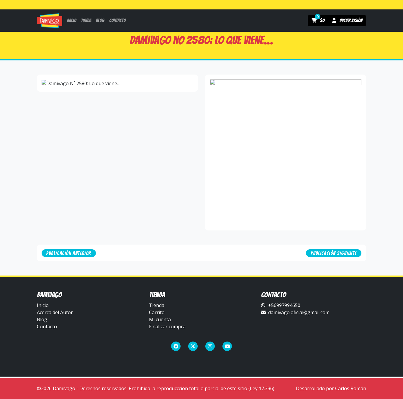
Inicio (43, 305)
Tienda (156, 305)
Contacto (47, 326)
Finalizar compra (167, 326)
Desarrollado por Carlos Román (331, 388)
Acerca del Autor (55, 312)
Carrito (157, 312)
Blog (42, 319)
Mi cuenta (160, 319)
